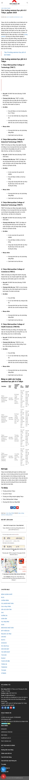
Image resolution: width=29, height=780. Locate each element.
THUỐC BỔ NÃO (5, 661)
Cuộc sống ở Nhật (6, 8)
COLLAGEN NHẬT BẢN (7, 603)
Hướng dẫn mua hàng (7, 750)
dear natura (4, 735)
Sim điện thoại (5, 646)
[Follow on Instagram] (5, 707)
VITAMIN (3, 673)
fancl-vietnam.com (6, 741)
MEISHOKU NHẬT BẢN (7, 627)
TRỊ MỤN (3, 670)
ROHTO (3, 640)
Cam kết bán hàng (6, 757)
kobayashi (4, 729)
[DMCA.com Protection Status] (6, 723)
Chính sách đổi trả (6, 753)
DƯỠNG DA (4, 615)
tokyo (19, 513)
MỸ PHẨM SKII (5, 630)
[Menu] (2, 3)
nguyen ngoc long (18, 17)
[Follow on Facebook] (2, 707)
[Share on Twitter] (14, 507)
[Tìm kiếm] (27, 2)
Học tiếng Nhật (5, 621)
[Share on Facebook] (11, 507)
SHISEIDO (4, 643)
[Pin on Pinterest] (17, 507)
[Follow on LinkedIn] (13, 707)
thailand (3, 658)
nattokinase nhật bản (6, 732)
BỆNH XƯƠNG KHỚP (6, 594)
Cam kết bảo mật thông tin (8, 760)
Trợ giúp (3, 764)
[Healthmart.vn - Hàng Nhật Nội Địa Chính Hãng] (14, 3)
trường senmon (9, 514)
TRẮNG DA (4, 664)
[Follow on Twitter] (8, 707)
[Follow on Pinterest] (11, 707)
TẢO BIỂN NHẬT (5, 652)
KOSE (2, 624)
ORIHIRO (3, 637)
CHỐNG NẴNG (5, 600)
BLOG (2, 597)
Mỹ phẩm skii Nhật (6, 634)
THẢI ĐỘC (4, 655)
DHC (2, 612)
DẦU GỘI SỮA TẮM (6, 609)
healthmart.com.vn (6, 738)
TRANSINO (4, 667)
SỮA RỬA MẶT (5, 649)
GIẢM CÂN (4, 618)
